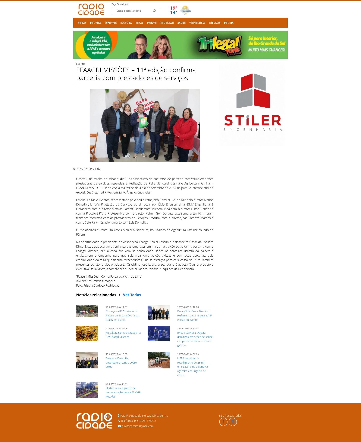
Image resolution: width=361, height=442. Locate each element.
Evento (152, 23)
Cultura (126, 23)
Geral (139, 23)
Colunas (214, 23)
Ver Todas (132, 294)
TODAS (82, 23)
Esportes (111, 23)
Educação (167, 23)
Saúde (181, 23)
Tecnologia (197, 23)
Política (95, 23)
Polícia (229, 23)
